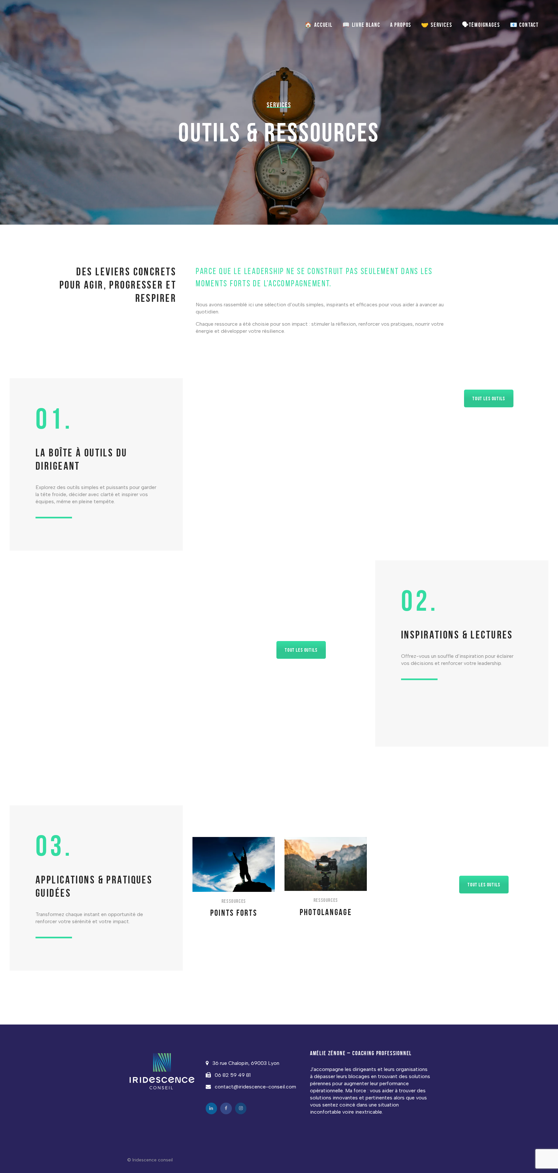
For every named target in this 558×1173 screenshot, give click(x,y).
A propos (401, 25)
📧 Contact (524, 25)
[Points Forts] (233, 877)
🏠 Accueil (318, 25)
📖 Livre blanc (361, 25)
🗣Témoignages (481, 25)
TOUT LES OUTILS (488, 398)
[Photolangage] (325, 877)
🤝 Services (436, 25)
